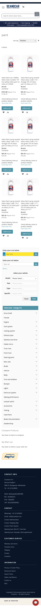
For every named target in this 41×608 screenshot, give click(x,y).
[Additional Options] (10, 456)
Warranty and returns (11, 544)
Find (34, 299)
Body (5, 375)
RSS (5, 583)
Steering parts (9, 357)
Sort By (15, 40)
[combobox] (20, 16)
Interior (6, 371)
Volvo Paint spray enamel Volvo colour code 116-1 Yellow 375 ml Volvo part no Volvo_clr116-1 (11, 204)
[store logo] (13, 6)
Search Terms (8, 574)
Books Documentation (12, 419)
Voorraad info (7, 103)
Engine (6, 322)
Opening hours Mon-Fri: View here (15, 529)
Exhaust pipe (8, 335)
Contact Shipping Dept (11, 523)
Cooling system (9, 331)
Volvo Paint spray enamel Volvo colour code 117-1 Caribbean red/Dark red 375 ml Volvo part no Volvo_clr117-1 (30, 205)
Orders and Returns (10, 577)
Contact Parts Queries (11, 526)
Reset (26, 299)
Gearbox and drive (10, 340)
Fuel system (8, 326)
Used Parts (8, 415)
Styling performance (11, 397)
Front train (8, 353)
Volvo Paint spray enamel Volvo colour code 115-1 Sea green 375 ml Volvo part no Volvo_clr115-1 (30, 142)
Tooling (6, 410)
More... (5, 268)
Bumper (7, 384)
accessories (8, 406)
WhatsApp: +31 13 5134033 (13, 513)
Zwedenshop (8, 423)
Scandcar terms (9, 547)
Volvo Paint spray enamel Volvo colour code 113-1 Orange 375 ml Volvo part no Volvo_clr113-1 (30, 81)
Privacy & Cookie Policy (12, 568)
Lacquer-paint (9, 401)
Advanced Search (10, 571)
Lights (6, 388)
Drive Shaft (8, 313)
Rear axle (7, 362)
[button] (3, 112)
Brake (6, 366)
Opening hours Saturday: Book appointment (18, 532)
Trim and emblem (10, 379)
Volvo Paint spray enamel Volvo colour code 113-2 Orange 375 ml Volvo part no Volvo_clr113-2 (11, 142)
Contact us (7, 580)
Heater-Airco (8, 344)
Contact (6, 553)
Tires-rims (7, 348)
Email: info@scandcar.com (12, 516)
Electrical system (10, 393)
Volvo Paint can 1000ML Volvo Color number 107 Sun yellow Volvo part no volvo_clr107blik (11, 81)
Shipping (7, 550)
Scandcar (7, 556)
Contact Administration (11, 520)
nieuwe (6, 318)
